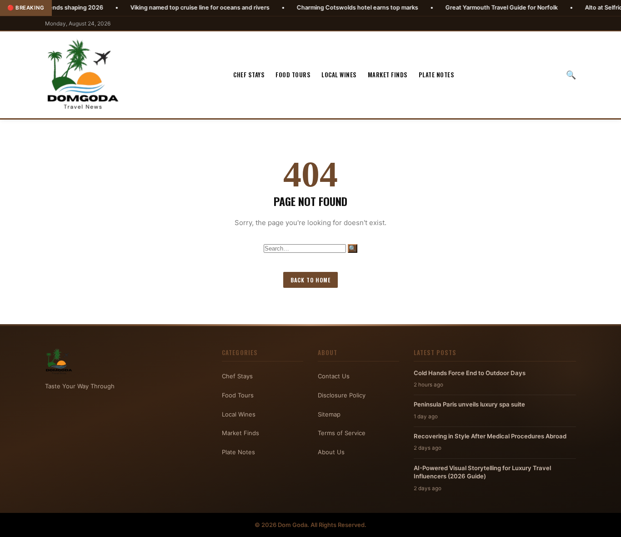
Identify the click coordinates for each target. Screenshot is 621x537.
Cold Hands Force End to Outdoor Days (470, 372)
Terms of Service (342, 433)
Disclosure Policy (342, 395)
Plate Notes (437, 74)
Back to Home (310, 280)
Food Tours (292, 74)
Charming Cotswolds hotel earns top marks (335, 7)
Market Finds (388, 74)
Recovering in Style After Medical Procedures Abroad (490, 436)
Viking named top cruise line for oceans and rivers (178, 7)
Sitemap (329, 414)
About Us (331, 452)
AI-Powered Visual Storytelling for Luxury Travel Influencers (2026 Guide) (482, 472)
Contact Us (334, 376)
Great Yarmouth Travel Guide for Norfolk (480, 7)
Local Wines (339, 74)
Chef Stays (249, 74)
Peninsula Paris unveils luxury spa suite (469, 404)
